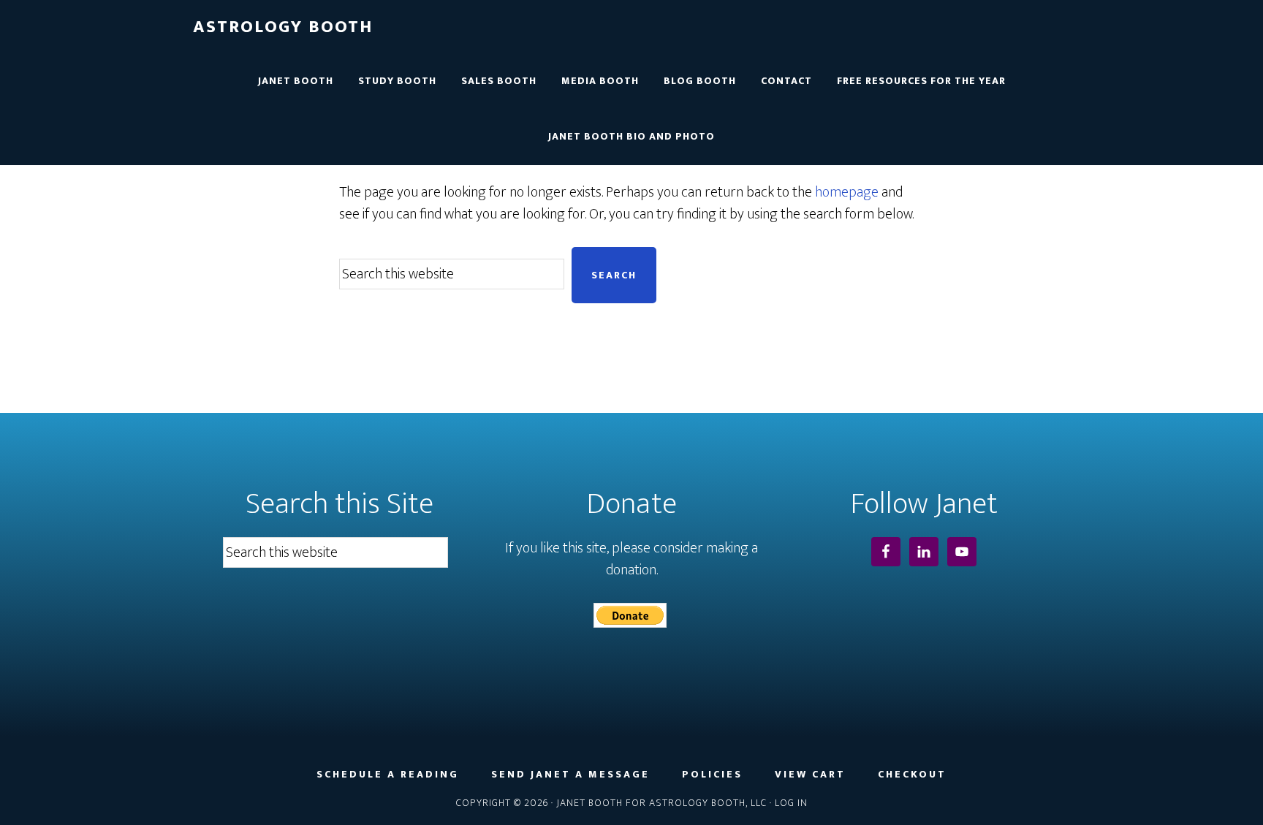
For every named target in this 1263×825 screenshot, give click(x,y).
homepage (847, 192)
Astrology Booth (283, 27)
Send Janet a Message (570, 774)
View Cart (810, 774)
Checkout (912, 774)
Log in (791, 802)
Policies (712, 774)
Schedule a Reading (387, 774)
